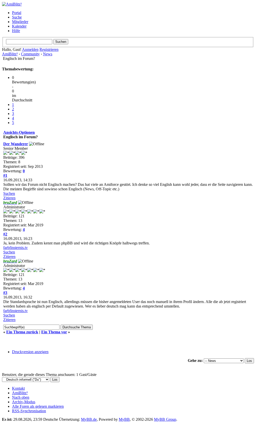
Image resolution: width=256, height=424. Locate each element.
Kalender (19, 26)
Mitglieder (20, 22)
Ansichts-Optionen (19, 132)
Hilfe (16, 31)
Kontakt (18, 388)
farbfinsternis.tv (15, 247)
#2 (5, 234)
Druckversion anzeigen (30, 352)
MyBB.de (89, 419)
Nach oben (20, 397)
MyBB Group (165, 419)
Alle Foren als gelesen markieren (38, 406)
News (47, 54)
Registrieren (49, 49)
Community (30, 54)
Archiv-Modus (23, 402)
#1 (5, 175)
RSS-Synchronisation (29, 411)
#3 (5, 293)
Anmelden (30, 49)
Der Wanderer (15, 144)
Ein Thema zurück (22, 332)
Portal (16, 13)
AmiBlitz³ (10, 54)
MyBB (124, 419)
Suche (17, 17)
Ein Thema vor (54, 332)
